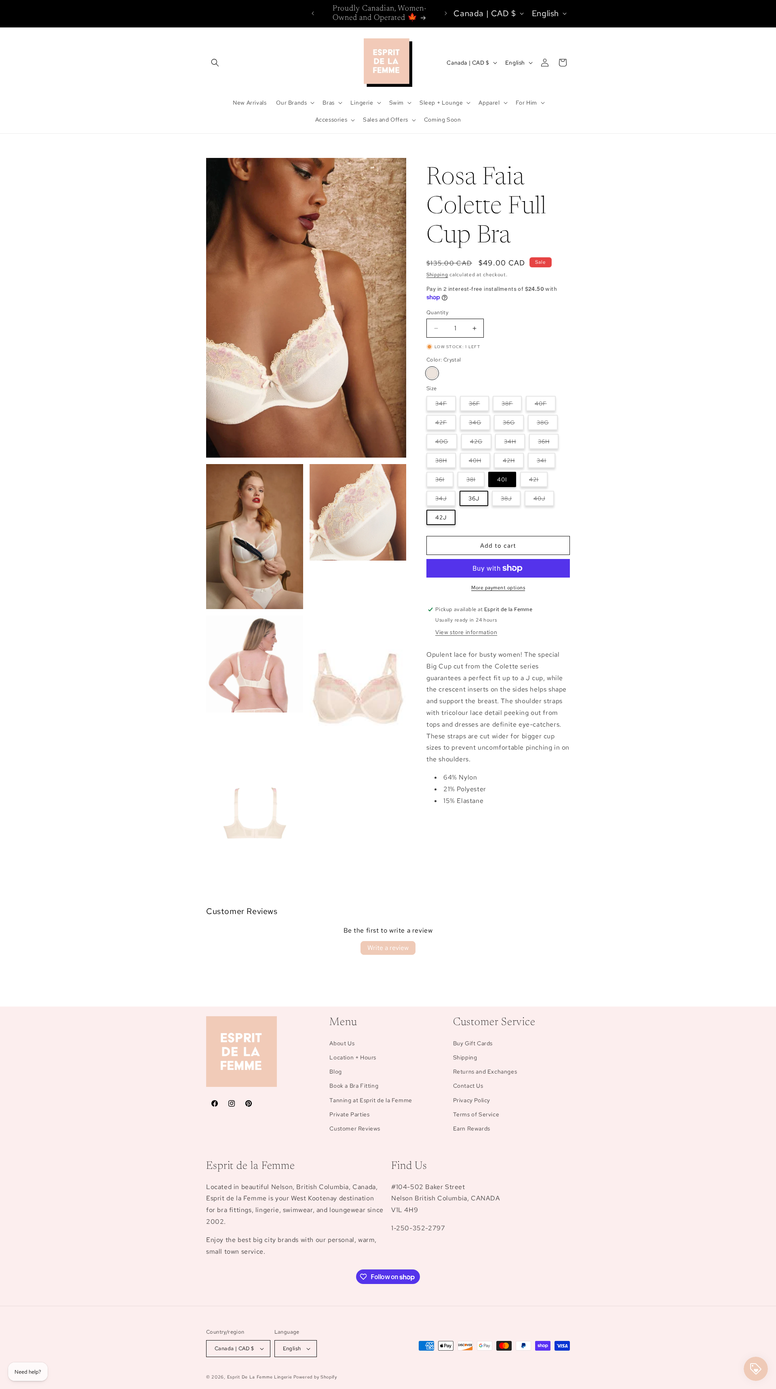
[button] (215, 62)
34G (479, 424)
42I (538, 481)
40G (446, 443)
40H (479, 462)
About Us (341, 1043)
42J (441, 517)
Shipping (437, 274)
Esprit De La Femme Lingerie (259, 1377)
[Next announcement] (446, 13)
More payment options (498, 587)
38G (547, 424)
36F (479, 405)
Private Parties (349, 1114)
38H (445, 462)
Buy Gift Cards (473, 1043)
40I (502, 479)
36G (513, 424)
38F (512, 405)
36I (444, 481)
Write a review (388, 948)
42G (480, 443)
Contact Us (468, 1085)
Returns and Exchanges (485, 1071)
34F (445, 405)
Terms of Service (476, 1114)
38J (511, 500)
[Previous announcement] (313, 13)
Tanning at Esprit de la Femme (370, 1100)
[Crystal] (432, 373)
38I (475, 481)
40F (545, 405)
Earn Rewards (471, 1128)
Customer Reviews (354, 1128)
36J (473, 498)
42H (513, 462)
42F (445, 424)
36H (548, 443)
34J (445, 500)
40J (544, 500)
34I (546, 462)
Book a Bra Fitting (353, 1085)
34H (514, 443)
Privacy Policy (471, 1100)
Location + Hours (352, 1057)
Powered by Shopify (315, 1377)
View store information (466, 632)
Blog (335, 1071)
